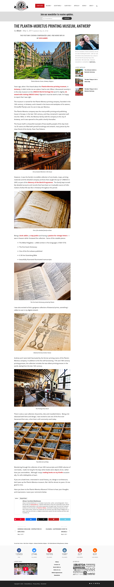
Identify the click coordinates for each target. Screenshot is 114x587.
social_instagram (97, 583)
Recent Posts (23, 498)
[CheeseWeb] (21, 6)
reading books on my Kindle (52, 472)
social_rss (99, 583)
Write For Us (57, 570)
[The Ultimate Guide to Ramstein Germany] (79, 73)
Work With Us (57, 567)
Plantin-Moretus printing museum (54, 87)
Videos (57, 562)
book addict (24, 236)
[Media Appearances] (84, 570)
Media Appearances (57, 572)
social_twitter (92, 583)
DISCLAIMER (43, 38)
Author (16, 498)
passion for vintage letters (57, 236)
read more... (92, 62)
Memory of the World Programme (40, 182)
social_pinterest (95, 583)
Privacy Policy (36, 584)
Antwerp (17, 89)
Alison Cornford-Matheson (32, 501)
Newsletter (57, 575)
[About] (87, 42)
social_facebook (93, 583)
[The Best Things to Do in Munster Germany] (79, 92)
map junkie (34, 236)
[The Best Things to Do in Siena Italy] (79, 82)
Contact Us (57, 564)
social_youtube (90, 583)
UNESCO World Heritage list (43, 92)
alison (19, 30)
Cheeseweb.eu (34, 504)
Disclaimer (43, 584)
